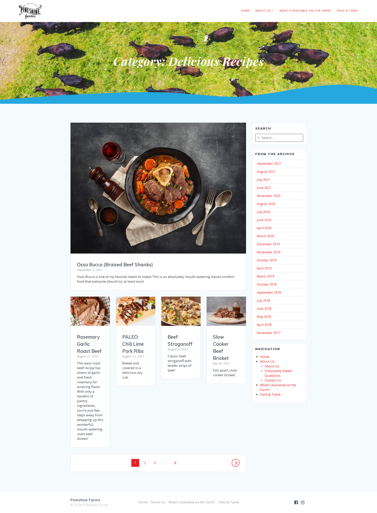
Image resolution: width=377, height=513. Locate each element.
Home (245, 10)
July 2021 (263, 179)
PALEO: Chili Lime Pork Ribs (133, 344)
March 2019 (265, 276)
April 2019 (264, 268)
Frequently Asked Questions (278, 373)
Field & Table (347, 10)
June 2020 (264, 220)
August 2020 (266, 204)
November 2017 (268, 333)
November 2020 (268, 196)
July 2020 (263, 212)
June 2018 (264, 308)
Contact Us (273, 380)
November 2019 (268, 252)
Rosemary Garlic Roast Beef (89, 344)
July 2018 (263, 300)
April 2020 (264, 228)
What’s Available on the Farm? (305, 10)
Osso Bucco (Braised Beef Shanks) (115, 265)
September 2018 (269, 292)
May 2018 (264, 316)
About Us (263, 10)
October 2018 (267, 284)
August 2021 (266, 171)
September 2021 (269, 163)
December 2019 (268, 244)
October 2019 (267, 260)
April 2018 (264, 325)
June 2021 (264, 188)
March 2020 (265, 236)
